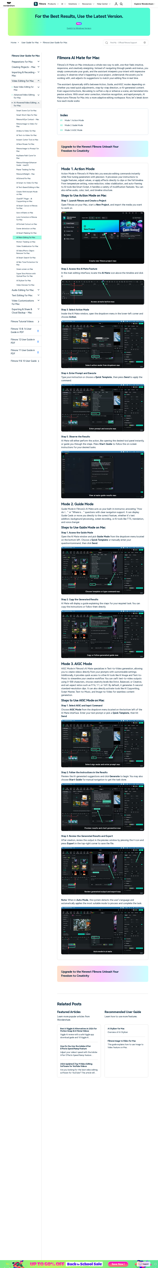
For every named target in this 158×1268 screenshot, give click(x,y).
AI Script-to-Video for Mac (27, 183)
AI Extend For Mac (23, 178)
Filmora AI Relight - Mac (25, 174)
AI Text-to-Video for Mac (26, 135)
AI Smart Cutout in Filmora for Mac (26, 207)
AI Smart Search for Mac (26, 258)
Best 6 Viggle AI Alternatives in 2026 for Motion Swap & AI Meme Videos (78, 1029)
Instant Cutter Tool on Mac (27, 140)
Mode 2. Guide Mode (74, 125)
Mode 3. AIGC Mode (73, 130)
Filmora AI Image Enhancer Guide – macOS (26, 164)
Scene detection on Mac (26, 229)
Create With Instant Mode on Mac (27, 193)
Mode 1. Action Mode (74, 120)
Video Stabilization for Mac (27, 246)
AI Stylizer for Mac (23, 281)
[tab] (26, 62)
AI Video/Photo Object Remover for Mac (25, 252)
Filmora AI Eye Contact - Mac (27, 119)
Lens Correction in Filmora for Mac (26, 218)
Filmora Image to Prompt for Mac (27, 150)
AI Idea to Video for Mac (26, 131)
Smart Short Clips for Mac (26, 115)
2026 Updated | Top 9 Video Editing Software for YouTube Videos (76, 1065)
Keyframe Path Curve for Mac (26, 157)
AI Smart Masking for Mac (26, 233)
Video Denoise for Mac (25, 285)
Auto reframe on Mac (24, 213)
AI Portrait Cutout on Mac (26, 224)
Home (13, 42)
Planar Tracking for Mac (25, 170)
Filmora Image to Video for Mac (26, 125)
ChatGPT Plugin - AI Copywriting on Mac (24, 200)
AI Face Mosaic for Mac (25, 144)
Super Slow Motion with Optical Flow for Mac (26, 275)
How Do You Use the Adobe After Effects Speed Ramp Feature (75, 1047)
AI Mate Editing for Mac (25, 237)
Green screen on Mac (24, 269)
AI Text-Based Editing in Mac (27, 187)
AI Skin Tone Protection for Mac (27, 263)
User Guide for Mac (30, 42)
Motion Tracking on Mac (25, 242)
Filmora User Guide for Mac (55, 42)
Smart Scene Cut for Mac (26, 111)
